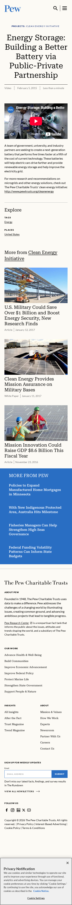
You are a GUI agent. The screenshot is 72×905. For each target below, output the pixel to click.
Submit (59, 774)
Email (6, 768)
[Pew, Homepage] (12, 8)
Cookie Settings (36, 898)
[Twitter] (23, 810)
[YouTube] (29, 810)
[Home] (36, 583)
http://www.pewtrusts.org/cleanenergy (29, 191)
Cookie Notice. (41, 890)
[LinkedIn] (18, 810)
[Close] (68, 863)
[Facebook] (6, 810)
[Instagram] (12, 810)
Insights (10, 705)
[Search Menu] (56, 8)
